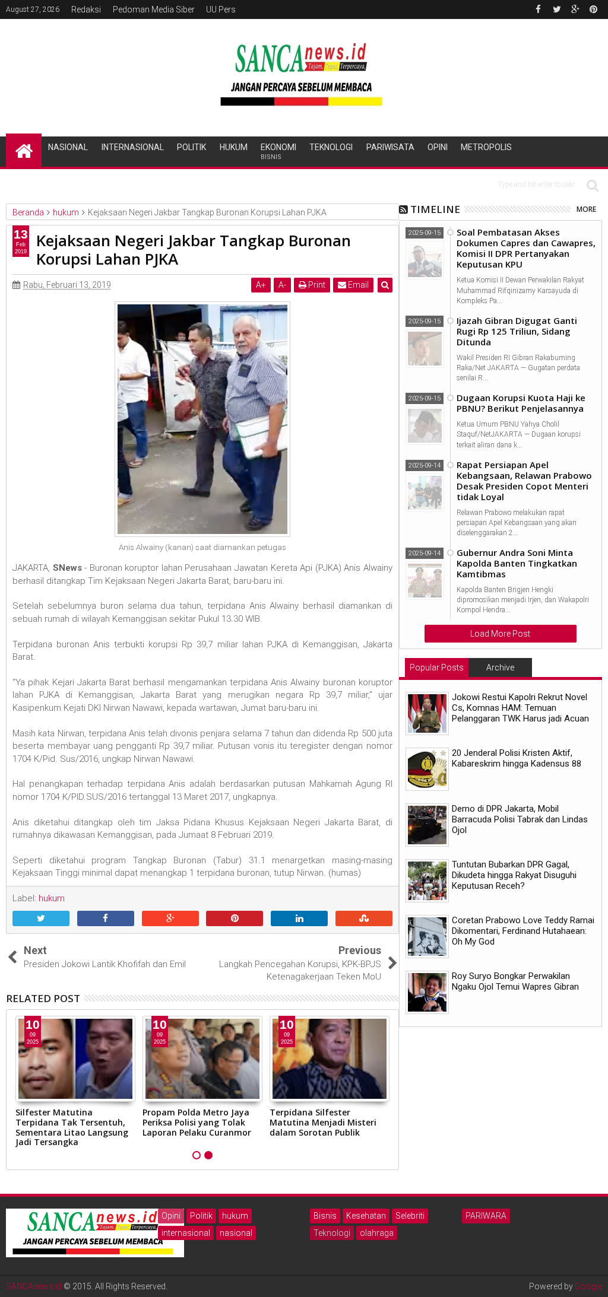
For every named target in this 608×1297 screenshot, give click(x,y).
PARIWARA (486, 1215)
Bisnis (325, 1215)
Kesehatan (366, 1215)
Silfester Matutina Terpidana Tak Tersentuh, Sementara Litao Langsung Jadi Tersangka (71, 1127)
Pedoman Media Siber (154, 9)
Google (588, 1286)
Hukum (234, 147)
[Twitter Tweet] (40, 919)
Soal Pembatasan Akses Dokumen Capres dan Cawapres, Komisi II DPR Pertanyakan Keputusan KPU (526, 248)
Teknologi (331, 147)
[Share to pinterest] (234, 919)
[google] (575, 9)
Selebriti (410, 1215)
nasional (236, 1233)
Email (357, 285)
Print (315, 285)
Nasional (68, 147)
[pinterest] (593, 9)
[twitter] (557, 9)
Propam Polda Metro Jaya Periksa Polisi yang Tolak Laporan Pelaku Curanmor (196, 1122)
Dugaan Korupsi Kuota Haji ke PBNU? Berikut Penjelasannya (521, 403)
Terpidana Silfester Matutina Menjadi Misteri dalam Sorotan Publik (323, 1122)
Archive (500, 667)
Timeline (435, 209)
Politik (191, 147)
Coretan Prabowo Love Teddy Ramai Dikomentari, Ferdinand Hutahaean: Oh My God (523, 931)
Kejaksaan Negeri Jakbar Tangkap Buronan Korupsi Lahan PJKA (193, 249)
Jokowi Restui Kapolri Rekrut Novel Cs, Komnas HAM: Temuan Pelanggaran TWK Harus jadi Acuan (520, 708)
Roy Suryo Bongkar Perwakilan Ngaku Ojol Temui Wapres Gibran (515, 981)
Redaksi (86, 9)
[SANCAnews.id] (24, 150)
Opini (438, 147)
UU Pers (221, 9)
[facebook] (538, 9)
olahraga (377, 1233)
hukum (235, 1215)
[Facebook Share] (105, 919)
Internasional (133, 147)
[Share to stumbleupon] (363, 919)
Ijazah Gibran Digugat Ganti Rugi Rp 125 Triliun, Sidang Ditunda (517, 331)
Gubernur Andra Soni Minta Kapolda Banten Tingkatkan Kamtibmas (517, 563)
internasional (186, 1233)
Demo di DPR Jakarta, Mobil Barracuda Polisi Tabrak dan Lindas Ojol (520, 819)
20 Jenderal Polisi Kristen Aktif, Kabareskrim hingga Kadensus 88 (516, 758)
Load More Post (500, 633)
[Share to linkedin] (299, 919)
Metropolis (486, 147)
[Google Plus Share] (170, 919)
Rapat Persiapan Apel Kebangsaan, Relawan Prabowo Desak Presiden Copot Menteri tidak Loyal (524, 481)
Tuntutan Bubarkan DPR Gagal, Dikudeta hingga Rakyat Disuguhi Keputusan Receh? (514, 875)
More (586, 209)
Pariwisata (390, 147)
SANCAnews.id (34, 1286)
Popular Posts (437, 667)
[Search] (592, 185)
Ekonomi (278, 151)
